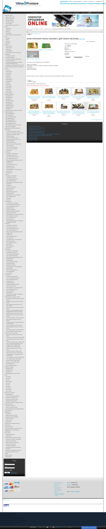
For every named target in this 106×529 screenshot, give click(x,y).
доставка (67, 47)
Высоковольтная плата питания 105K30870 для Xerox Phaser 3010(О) (93, 97)
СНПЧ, (65, 3)
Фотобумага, (82, 3)
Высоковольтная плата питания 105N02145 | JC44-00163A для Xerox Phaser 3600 (34, 97)
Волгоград (69, 484)
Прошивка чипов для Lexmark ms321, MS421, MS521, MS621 (40, 135)
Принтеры (64, 1)
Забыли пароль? (13, 472)
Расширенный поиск (36, 33)
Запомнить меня (7, 470)
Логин (5, 463)
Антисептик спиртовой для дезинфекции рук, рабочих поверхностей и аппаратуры (44, 134)
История (39, 527)
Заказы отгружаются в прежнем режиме (36, 132)
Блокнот (44, 527)
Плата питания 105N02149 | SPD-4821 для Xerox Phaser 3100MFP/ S (49, 97)
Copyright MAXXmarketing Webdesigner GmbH (96, 119)
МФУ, (61, 3)
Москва (68, 482)
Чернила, (73, 3)
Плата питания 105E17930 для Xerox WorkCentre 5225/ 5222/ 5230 (93, 112)
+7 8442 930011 (33, 527)
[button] (89, 527)
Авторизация (69, 527)
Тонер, (89, 3)
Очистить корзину (63, 527)
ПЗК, (68, 3)
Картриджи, (96, 3)
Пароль (5, 466)
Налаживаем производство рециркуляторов (37, 131)
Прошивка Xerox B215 (33, 137)
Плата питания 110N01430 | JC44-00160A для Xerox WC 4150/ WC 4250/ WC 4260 (64, 112)
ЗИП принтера (36, 28)
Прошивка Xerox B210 (33, 140)
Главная (32, 28)
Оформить (58, 527)
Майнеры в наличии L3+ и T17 (35, 129)
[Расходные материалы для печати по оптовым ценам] (27, 3)
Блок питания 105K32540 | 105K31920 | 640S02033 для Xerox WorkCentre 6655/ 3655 (34, 112)
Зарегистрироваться (14, 473)
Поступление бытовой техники (35, 126)
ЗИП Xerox (41, 28)
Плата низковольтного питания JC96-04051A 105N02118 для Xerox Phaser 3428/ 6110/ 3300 (78, 112)
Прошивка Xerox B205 (33, 138)
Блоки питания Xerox (47, 28)
